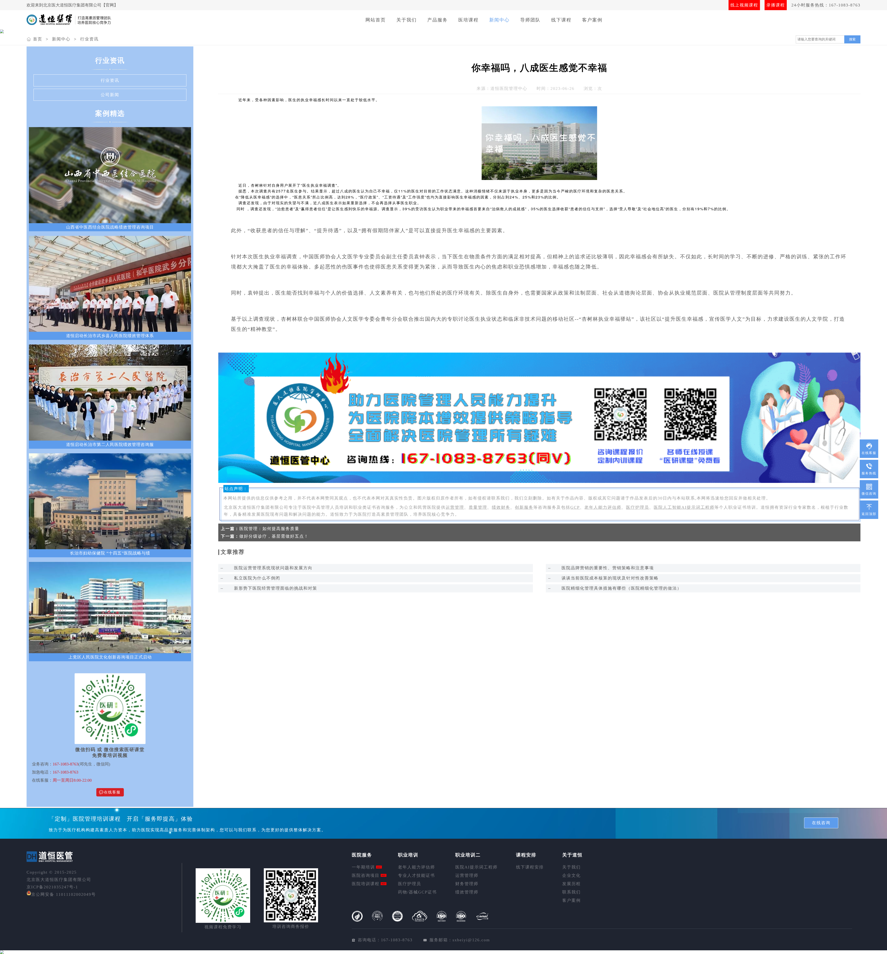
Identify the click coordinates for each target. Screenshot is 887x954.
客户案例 (592, 19)
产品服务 (437, 19)
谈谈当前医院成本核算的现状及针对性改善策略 (610, 578)
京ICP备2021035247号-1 (52, 887)
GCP (575, 507)
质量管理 (478, 507)
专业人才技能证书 (416, 875)
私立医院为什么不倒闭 (257, 578)
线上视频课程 (744, 5)
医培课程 (468, 19)
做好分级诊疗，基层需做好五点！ (274, 536)
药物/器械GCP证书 (417, 892)
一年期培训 (363, 867)
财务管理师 (466, 883)
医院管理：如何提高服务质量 (269, 528)
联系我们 (571, 892)
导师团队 (530, 19)
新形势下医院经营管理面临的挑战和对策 (275, 588)
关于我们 (406, 19)
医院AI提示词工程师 (476, 867)
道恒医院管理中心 (508, 88)
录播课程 (775, 5)
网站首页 (375, 19)
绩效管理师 (466, 892)
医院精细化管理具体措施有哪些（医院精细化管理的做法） (622, 588)
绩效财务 (501, 507)
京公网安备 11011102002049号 (63, 894)
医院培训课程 (366, 883)
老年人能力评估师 (602, 507)
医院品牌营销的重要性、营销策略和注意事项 (608, 568)
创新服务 (524, 507)
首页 (37, 39)
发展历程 (571, 883)
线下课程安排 (530, 867)
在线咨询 (821, 822)
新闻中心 (499, 19)
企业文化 (571, 875)
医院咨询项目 (366, 875)
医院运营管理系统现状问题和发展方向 (273, 568)
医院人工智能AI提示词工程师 (684, 507)
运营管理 (455, 507)
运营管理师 (466, 875)
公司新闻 (110, 94)
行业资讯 (89, 39)
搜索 (852, 39)
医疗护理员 (637, 507)
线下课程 (561, 19)
